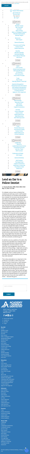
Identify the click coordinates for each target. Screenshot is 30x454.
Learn (17, 66)
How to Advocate (19, 111)
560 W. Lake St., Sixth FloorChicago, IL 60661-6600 (10, 310)
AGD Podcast (19, 160)
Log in (5, 323)
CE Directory (19, 72)
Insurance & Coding (19, 129)
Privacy (21, 449)
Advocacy (3, 388)
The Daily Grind (19, 162)
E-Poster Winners (19, 90)
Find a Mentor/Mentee (19, 56)
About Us (19, 144)
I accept (6, 5)
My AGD (3, 327)
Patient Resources (19, 48)
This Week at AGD (19, 167)
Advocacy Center (19, 102)
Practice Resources (19, 128)
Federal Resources (19, 114)
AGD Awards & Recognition (19, 87)
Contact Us (6, 320)
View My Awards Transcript (19, 81)
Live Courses (19, 67)
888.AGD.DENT (7, 312)
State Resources (19, 116)
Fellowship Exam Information (19, 85)
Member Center (19, 26)
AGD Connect (19, 30)
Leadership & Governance (19, 146)
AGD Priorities (17, 100)
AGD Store (19, 57)
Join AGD (19, 29)
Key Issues (19, 104)
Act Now (18, 109)
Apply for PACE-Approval (19, 92)
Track (17, 78)
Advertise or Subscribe (19, 165)
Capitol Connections (19, 107)
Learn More (16, 3)
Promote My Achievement (19, 89)
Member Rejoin (19, 35)
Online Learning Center (19, 69)
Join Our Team (19, 149)
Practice (3, 408)
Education (4, 360)
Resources (18, 38)
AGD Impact (19, 39)
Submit (8, 294)
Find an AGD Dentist (8, 318)
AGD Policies (19, 105)
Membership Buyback (19, 34)
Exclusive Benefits (19, 54)
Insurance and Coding (19, 45)
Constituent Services (19, 147)
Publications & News (17, 153)
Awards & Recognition (18, 84)
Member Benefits (19, 52)
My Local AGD (19, 27)
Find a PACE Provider (19, 75)
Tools (17, 126)
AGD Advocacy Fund (19, 117)
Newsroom (19, 168)
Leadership (18, 143)
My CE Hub (19, 80)
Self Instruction (19, 74)
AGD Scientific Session (19, 71)
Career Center (19, 47)
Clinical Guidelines (19, 134)
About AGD (4, 421)
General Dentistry (19, 42)
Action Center (19, 113)
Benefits (18, 51)
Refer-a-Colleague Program (19, 32)
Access (18, 24)
